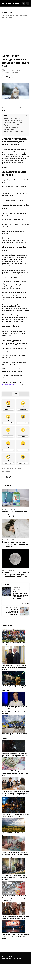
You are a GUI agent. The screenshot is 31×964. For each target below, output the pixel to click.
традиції (18, 468)
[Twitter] (7, 77)
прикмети (5, 468)
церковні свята (7, 471)
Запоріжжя (16, 587)
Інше (10, 12)
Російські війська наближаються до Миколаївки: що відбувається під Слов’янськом (14, 898)
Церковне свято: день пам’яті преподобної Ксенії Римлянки (13, 119)
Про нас (4, 956)
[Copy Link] (10, 77)
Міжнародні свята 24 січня (12, 127)
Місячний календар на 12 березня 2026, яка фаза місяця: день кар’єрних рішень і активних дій (15, 575)
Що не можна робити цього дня (14, 122)
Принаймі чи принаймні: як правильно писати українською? (12, 612)
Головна (4, 12)
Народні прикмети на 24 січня (13, 125)
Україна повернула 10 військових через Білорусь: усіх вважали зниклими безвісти (15, 736)
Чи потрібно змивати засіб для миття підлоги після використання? (14, 514)
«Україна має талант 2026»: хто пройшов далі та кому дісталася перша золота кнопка (15, 937)
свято (12, 468)
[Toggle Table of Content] (26, 116)
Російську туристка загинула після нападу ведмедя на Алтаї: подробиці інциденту (14, 877)
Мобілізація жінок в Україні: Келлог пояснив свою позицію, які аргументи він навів (14, 667)
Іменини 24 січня (9, 129)
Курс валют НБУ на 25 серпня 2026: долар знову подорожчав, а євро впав (15, 773)
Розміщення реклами (8, 958)
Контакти (20, 958)
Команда (11, 956)
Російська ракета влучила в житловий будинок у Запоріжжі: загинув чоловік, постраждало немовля (20, 596)
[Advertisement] (15, 35)
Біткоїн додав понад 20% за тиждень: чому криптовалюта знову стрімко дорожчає (14, 688)
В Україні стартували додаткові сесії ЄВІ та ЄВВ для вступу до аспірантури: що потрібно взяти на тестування (15, 794)
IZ (6, 110)
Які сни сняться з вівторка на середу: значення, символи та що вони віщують (15, 544)
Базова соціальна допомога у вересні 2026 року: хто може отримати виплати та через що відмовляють (15, 855)
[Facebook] (3, 77)
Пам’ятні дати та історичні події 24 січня (14, 133)
